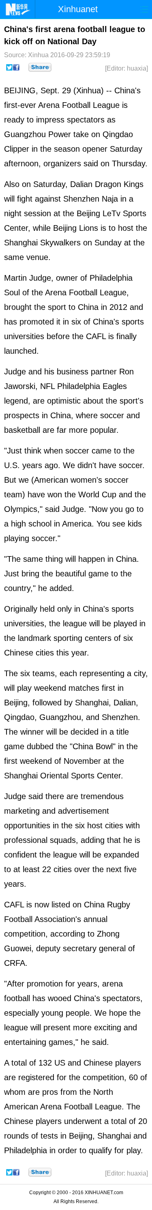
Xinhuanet (78, 9)
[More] (39, 67)
